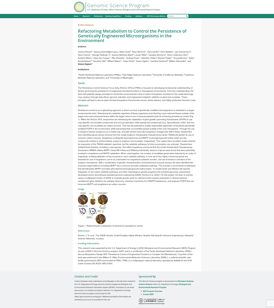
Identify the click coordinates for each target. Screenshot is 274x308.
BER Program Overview (152, 291)
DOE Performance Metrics (156, 16)
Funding (128, 16)
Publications (98, 16)
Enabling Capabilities (113, 16)
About (76, 16)
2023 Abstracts (86, 24)
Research (86, 16)
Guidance (139, 16)
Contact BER (148, 294)
